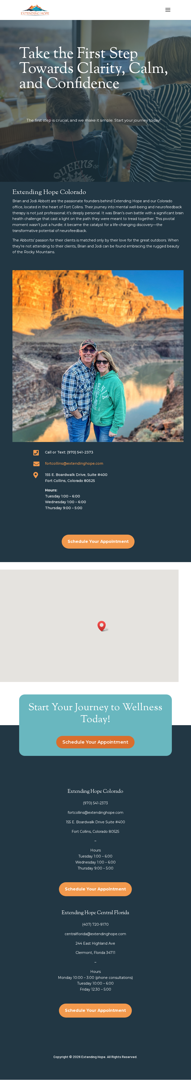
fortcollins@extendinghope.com (74, 463)
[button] (103, 626)
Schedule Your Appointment (98, 541)
